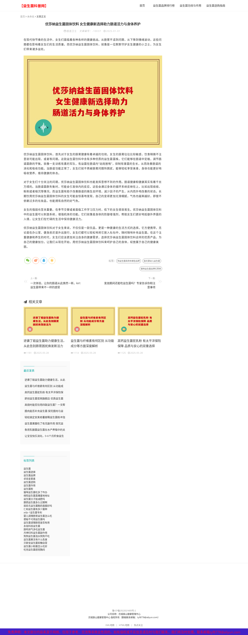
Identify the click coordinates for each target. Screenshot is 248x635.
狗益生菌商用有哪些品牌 (128, 261)
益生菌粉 (28, 488)
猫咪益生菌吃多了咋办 (35, 492)
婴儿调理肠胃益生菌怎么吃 (38, 515)
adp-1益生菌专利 (33, 512)
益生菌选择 (29, 472)
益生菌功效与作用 (190, 5)
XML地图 (109, 625)
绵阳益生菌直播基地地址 (37, 495)
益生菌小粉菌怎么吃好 (35, 546)
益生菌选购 (29, 482)
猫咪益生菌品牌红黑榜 (151, 268)
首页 (142, 5)
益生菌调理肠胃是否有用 (37, 522)
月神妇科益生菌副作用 (35, 532)
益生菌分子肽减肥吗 (34, 499)
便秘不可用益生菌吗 (34, 519)
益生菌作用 (29, 485)
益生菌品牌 (29, 475)
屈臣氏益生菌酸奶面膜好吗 (38, 505)
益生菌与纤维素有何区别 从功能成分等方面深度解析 (92, 343)
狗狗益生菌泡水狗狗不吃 (37, 536)
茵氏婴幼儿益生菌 (152, 261)
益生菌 (27, 468)
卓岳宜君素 (29, 478)
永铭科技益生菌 (32, 526)
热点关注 (138, 625)
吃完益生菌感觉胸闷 (34, 549)
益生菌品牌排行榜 (164, 5)
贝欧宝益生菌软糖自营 (35, 542)
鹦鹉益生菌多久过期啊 (35, 502)
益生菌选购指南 (215, 5)
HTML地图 (124, 625)
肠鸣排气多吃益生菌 (34, 529)
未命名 (30, 16)
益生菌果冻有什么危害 (35, 539)
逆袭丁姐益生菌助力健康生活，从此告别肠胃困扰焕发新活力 (45, 343)
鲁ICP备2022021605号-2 (124, 610)
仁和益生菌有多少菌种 (35, 509)
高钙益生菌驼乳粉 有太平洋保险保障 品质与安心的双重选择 (139, 343)
